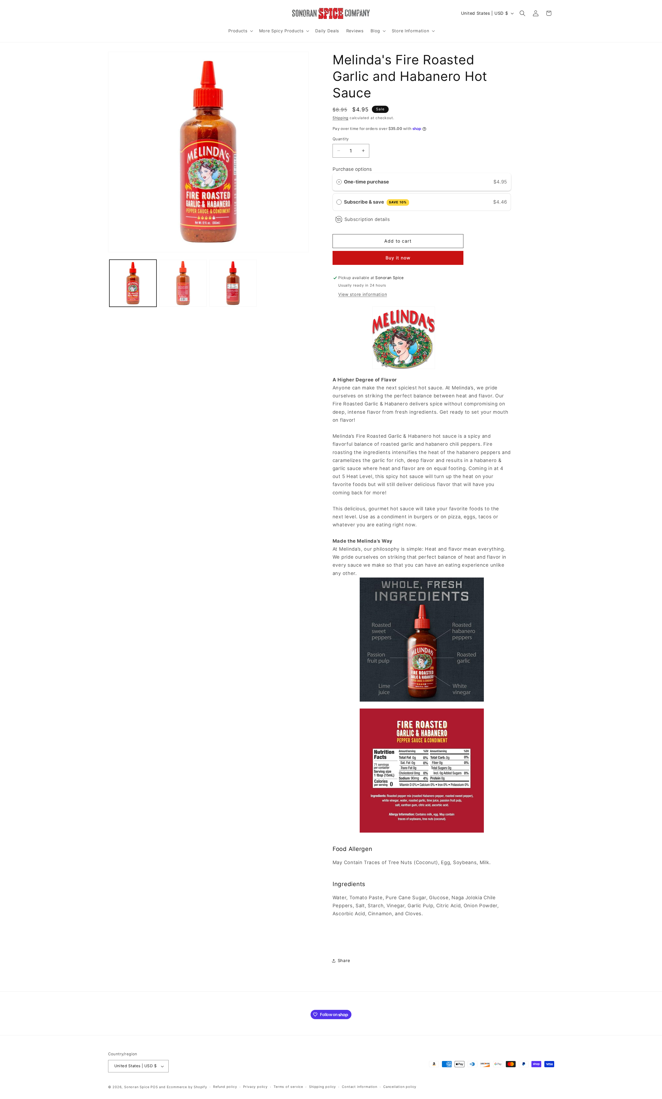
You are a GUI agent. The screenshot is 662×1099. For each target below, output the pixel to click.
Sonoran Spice (136, 1087)
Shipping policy (322, 1087)
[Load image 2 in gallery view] (183, 283)
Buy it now (398, 257)
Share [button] (344, 960)
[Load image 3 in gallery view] (233, 283)
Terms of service (288, 1087)
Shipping (340, 118)
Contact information (359, 1087)
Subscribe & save (375, 202)
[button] (240, 31)
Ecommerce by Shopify (187, 1087)
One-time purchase (366, 182)
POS (154, 1087)
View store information (362, 294)
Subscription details (367, 219)
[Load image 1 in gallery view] (132, 283)
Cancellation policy (399, 1087)
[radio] (339, 182)
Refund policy (225, 1087)
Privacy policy (255, 1087)
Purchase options (352, 169)
